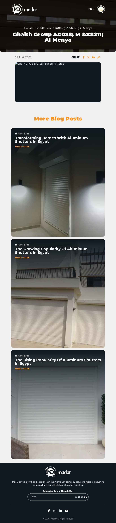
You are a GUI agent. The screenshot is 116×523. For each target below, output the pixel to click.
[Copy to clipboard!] (98, 57)
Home (28, 28)
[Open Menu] (101, 9)
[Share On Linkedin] (93, 57)
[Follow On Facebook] (49, 511)
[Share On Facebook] (84, 57)
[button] (92, 9)
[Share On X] (88, 57)
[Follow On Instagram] (54, 511)
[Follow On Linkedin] (60, 511)
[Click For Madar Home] (24, 9)
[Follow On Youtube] (66, 511)
